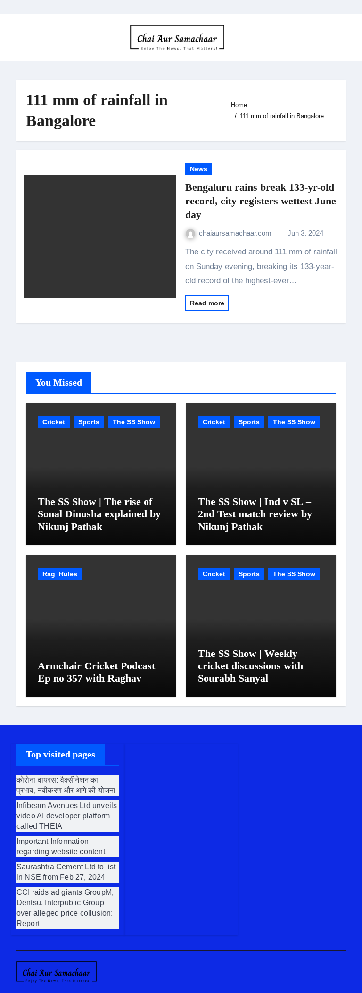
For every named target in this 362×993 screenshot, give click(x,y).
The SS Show (134, 422)
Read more (207, 303)
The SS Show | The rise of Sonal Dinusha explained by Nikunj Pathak (99, 514)
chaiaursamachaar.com (236, 233)
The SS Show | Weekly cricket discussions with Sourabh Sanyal (250, 666)
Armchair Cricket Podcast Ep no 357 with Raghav (96, 672)
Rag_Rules (59, 574)
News (198, 169)
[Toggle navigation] (24, 38)
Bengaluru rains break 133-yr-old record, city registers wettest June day (260, 200)
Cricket (53, 422)
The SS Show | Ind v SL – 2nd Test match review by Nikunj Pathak (255, 514)
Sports (88, 422)
